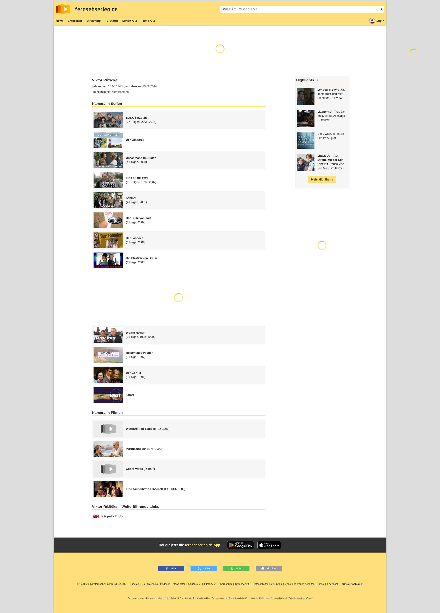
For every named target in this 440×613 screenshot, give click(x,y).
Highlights (305, 80)
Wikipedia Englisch (113, 516)
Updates (134, 583)
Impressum (225, 583)
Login (380, 20)
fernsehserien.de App (202, 545)
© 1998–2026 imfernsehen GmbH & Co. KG (101, 583)
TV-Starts (111, 20)
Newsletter (179, 583)
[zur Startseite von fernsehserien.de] (63, 9)
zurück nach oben (352, 583)
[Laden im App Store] (269, 545)
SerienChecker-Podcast (156, 583)
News (59, 20)
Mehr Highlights (322, 179)
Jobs (288, 583)
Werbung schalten (304, 583)
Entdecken (75, 20)
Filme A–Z (148, 20)
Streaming (93, 20)
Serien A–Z (129, 20)
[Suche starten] (381, 9)
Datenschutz (242, 583)
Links (321, 583)
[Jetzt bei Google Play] (240, 545)
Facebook (333, 583)
